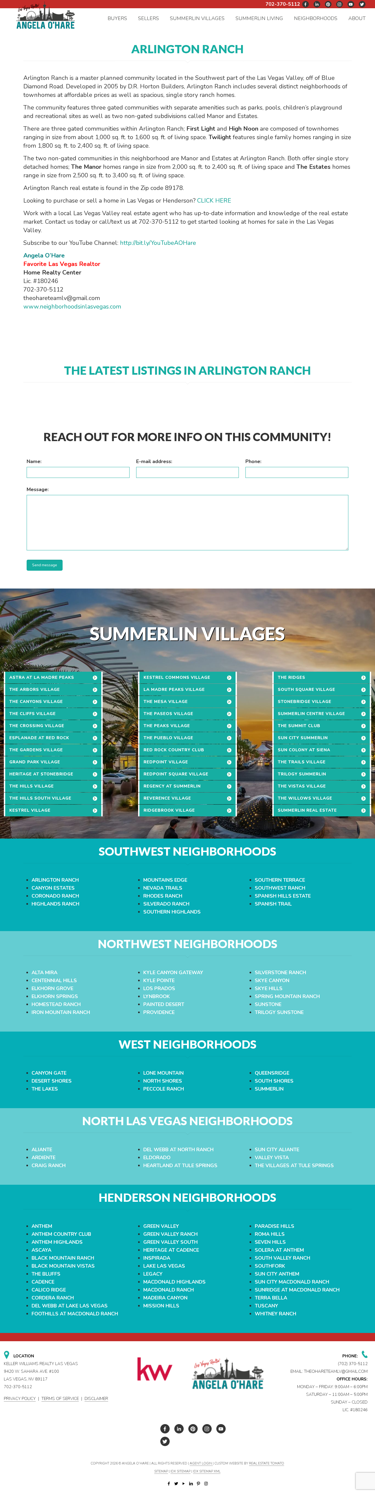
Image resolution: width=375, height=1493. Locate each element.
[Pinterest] (199, 1483)
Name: (34, 461)
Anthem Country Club (61, 1234)
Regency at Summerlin (172, 786)
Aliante (42, 1149)
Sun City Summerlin (303, 738)
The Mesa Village (166, 701)
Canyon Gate (49, 1073)
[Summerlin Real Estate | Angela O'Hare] (45, 14)
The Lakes (45, 1089)
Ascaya (41, 1250)
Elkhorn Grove (52, 988)
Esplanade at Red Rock (39, 738)
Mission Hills (161, 1305)
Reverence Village (167, 798)
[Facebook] (169, 1483)
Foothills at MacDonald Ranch (75, 1313)
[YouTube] (184, 1483)
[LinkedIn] (191, 1483)
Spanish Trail (273, 904)
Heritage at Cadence (171, 1250)
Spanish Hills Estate (283, 896)
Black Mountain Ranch (63, 1258)
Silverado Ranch (166, 904)
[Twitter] (176, 1483)
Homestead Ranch (56, 1004)
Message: (38, 489)
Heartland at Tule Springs (180, 1165)
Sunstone (268, 1004)
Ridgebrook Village (169, 810)
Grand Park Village (34, 762)
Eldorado (156, 1157)
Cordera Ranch (53, 1298)
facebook (305, 4)
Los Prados (159, 988)
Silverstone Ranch (280, 972)
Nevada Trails (162, 888)
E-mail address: (154, 461)
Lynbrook (156, 996)
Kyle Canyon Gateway (173, 972)
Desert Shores (52, 1081)
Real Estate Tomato (266, 1463)
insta (339, 4)
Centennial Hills (54, 980)
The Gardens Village (36, 750)
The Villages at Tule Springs (294, 1165)
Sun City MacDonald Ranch (292, 1282)
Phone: (253, 461)
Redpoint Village (166, 762)
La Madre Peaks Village (174, 689)
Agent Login (201, 1463)
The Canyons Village (36, 701)
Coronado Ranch (55, 896)
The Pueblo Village (168, 738)
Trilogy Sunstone (279, 1012)
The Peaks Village (167, 726)
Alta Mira (44, 972)
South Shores (274, 1081)
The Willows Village (305, 798)
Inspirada (156, 1258)
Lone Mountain (163, 1073)
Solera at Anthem (279, 1250)
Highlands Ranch (55, 904)
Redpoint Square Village (176, 774)
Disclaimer (96, 1398)
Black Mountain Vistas (63, 1266)
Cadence (43, 1282)
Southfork (270, 1266)
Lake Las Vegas (164, 1266)
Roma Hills (270, 1234)
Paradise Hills (274, 1226)
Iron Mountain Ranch (61, 1012)
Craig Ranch (49, 1165)
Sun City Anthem (277, 1274)
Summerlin (269, 1089)
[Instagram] (206, 1483)
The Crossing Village (36, 726)
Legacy (153, 1274)
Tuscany (266, 1305)
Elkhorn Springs (55, 996)
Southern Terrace (280, 880)
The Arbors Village (34, 689)
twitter (317, 4)
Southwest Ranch (280, 888)
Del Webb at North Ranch (178, 1149)
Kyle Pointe (159, 980)
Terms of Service (60, 1398)
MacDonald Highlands (174, 1282)
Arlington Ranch (55, 880)
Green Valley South (170, 1242)
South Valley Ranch (282, 1258)
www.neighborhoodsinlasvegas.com (72, 306)
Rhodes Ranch (162, 896)
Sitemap (161, 1471)
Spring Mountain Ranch (287, 996)
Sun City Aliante (277, 1149)
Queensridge (272, 1073)
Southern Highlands (172, 912)
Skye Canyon (272, 980)
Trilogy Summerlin (302, 774)
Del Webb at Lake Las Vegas (70, 1305)
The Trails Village (302, 762)
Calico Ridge (49, 1290)
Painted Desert (163, 1004)
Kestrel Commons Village (177, 677)
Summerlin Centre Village (311, 713)
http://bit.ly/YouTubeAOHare (158, 243)
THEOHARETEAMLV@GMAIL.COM (336, 1371)
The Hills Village (31, 786)
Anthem (42, 1226)
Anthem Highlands (57, 1242)
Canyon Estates (53, 888)
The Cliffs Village (32, 713)
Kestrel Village (30, 810)
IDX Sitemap (180, 1471)
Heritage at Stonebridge (41, 774)
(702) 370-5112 (353, 1363)
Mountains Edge (165, 880)
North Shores (162, 1081)
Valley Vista (272, 1157)
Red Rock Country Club (174, 750)
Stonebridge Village (304, 701)
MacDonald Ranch (168, 1290)
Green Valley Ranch (170, 1234)
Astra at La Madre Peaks (41, 677)
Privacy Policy (20, 1398)
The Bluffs (46, 1274)
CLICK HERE (214, 201)
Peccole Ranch (163, 1089)
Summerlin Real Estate (307, 810)
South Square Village (306, 689)
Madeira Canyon (165, 1298)
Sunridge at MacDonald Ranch (297, 1290)
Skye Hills (268, 988)
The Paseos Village (168, 713)
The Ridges (291, 677)
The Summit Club (299, 726)
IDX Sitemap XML (206, 1471)
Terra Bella (271, 1298)
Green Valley (161, 1226)
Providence (159, 1012)
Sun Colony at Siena (304, 750)
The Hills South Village (40, 798)
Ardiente (43, 1157)
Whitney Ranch (275, 1313)
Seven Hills (270, 1242)
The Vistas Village (302, 786)
